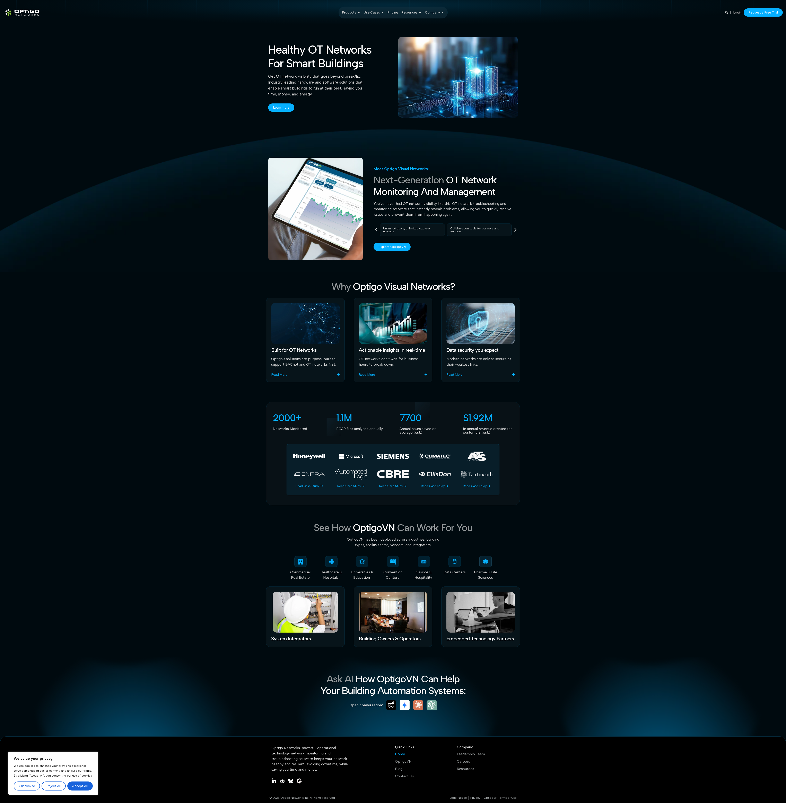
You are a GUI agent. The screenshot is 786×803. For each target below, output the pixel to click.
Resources (465, 769)
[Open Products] (358, 12)
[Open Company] (442, 12)
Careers (463, 761)
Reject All (54, 786)
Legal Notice (458, 798)
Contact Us (404, 776)
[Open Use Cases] (382, 12)
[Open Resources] (420, 12)
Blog (398, 769)
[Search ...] (726, 12)
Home (400, 754)
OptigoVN (403, 761)
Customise (27, 786)
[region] (53, 773)
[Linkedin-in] (274, 781)
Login (737, 12)
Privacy (475, 798)
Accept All (80, 786)
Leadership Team (471, 754)
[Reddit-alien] (282, 781)
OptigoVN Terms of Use (500, 798)
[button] (376, 229)
